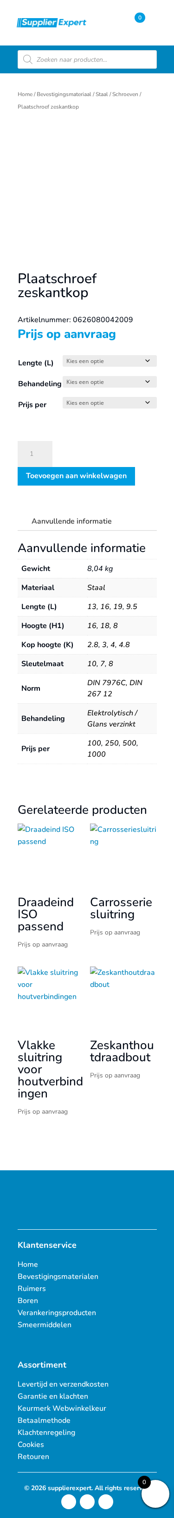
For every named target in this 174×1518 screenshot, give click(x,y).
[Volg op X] (87, 1501)
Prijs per (32, 405)
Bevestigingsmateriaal (64, 94)
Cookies (31, 1445)
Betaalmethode (44, 1420)
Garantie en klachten (53, 1396)
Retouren (33, 1457)
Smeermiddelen (44, 1325)
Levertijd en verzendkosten (63, 1384)
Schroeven (125, 94)
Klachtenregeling (46, 1432)
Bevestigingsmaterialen (58, 1276)
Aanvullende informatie (72, 521)
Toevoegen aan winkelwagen (76, 476)
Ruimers (32, 1289)
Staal (102, 94)
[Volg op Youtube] (105, 1501)
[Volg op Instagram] (68, 1501)
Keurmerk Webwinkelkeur (62, 1408)
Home (25, 94)
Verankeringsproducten (57, 1313)
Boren (28, 1301)
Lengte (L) (36, 363)
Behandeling (40, 384)
